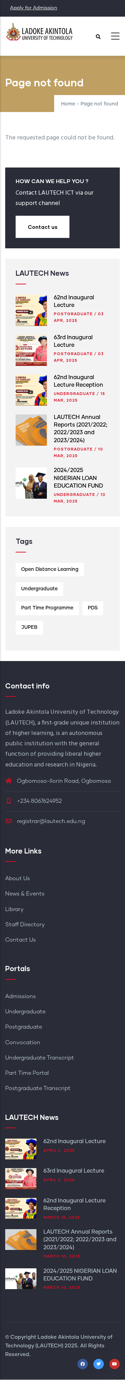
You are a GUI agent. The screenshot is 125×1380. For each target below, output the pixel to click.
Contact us (42, 227)
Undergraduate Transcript (39, 1058)
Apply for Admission (33, 8)
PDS (93, 608)
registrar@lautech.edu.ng (50, 821)
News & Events (24, 894)
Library (14, 909)
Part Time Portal (27, 1073)
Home (68, 104)
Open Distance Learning (49, 569)
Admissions (20, 996)
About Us (17, 878)
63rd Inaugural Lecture (73, 1171)
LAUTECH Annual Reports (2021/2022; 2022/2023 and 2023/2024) (79, 1239)
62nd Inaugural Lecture (74, 1141)
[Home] (40, 34)
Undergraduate (74, 393)
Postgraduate (73, 313)
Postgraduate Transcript (37, 1088)
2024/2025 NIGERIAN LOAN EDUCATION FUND (78, 478)
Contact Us (20, 940)
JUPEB (29, 627)
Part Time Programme (47, 608)
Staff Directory (25, 924)
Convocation (22, 1042)
